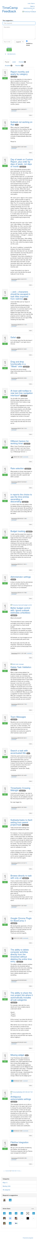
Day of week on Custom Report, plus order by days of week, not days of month (22, 163)
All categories (6, 1190)
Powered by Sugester (28, 1238)
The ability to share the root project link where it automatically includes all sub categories (22, 996)
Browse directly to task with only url (21, 876)
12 (19, 1171)
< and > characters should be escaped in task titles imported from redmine (20, 295)
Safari (13, 337)
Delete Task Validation (21, 667)
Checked (22, 62)
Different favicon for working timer (20, 442)
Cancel (9, 47)
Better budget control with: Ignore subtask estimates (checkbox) (20, 610)
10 (15, 1171)
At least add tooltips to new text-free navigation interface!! (22, 393)
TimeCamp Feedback (10, 9)
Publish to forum (29, 44)
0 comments (25, 457)
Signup (33, 3)
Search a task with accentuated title (19, 751)
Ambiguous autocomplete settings (21, 1097)
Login (29, 3)
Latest (14, 62)
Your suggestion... (8, 20)
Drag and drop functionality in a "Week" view (18, 364)
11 (17, 1171)
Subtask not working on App (21, 123)
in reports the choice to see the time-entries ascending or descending (21, 498)
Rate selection (17, 468)
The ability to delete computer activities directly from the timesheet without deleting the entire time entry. (21, 955)
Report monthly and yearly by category (20, 72)
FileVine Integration (19, 1142)
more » (31, 115)
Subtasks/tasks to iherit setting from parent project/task (21, 822)
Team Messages (18, 716)
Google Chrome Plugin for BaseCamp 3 (21, 919)
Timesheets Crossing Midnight (20, 789)
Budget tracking (18, 531)
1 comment (29, 653)
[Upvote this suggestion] (5, 78)
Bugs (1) (5, 1182)
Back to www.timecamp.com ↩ (29, 8)
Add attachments (11, 54)
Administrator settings (21, 576)
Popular (7, 62)
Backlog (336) (7, 1186)
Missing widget (17, 1054)
